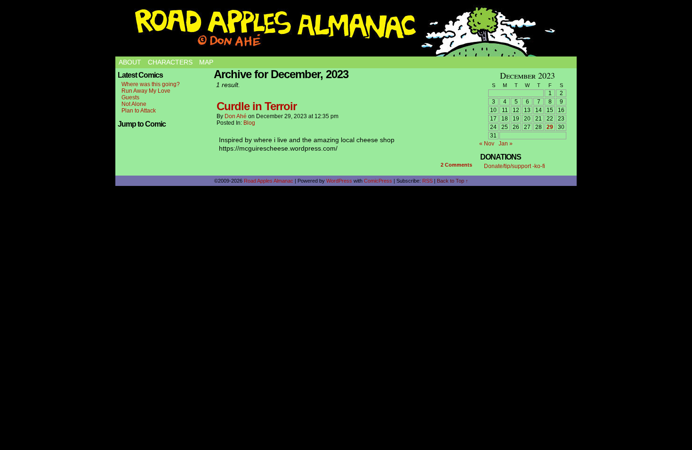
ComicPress (378, 181)
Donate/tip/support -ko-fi (514, 166)
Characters (170, 62)
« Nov (486, 143)
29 (550, 127)
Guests (130, 97)
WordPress (339, 181)
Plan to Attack (138, 110)
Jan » (506, 143)
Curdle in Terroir (257, 106)
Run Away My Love (145, 91)
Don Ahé (236, 116)
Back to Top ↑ (452, 181)
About (130, 62)
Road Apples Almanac (268, 181)
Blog (249, 123)
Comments (456, 165)
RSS (427, 181)
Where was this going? (150, 84)
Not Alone (133, 104)
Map (206, 62)
